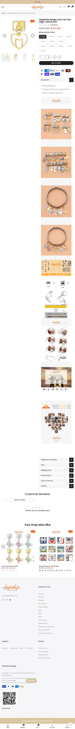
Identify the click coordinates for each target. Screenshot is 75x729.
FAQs (21, 648)
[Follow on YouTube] (10, 600)
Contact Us (14, 648)
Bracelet (41, 597)
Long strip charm (44, 630)
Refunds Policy (43, 651)
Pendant (41, 600)
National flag (42, 623)
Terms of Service (44, 658)
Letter (40, 617)
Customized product (45, 633)
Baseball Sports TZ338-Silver (49, 566)
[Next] (33, 35)
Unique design (43, 607)
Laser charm (42, 620)
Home (3, 13)
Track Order (29, 648)
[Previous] (4, 35)
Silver (40, 613)
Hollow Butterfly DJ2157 (9, 566)
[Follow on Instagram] (6, 600)
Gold (39, 610)
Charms (41, 594)
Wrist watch (42, 604)
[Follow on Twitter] (3, 600)
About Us (5, 648)
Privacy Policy (42, 648)
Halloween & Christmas (46, 627)
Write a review (19, 500)
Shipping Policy (43, 655)
